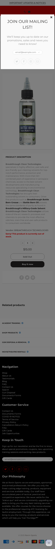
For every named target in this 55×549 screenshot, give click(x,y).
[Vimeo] (37, 61)
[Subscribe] (39, 52)
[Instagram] (30, 61)
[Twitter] (17, 61)
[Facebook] (24, 61)
